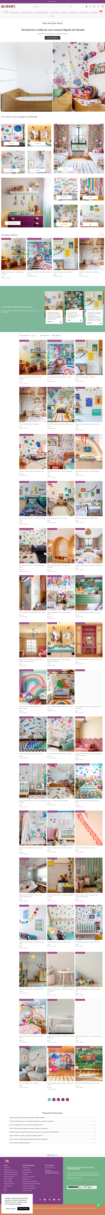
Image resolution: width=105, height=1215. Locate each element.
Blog (5, 1190)
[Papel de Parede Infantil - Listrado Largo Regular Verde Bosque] (33, 875)
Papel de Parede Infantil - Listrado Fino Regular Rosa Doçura (60, 990)
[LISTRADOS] (39, 135)
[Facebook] (40, 1199)
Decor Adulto (8, 1186)
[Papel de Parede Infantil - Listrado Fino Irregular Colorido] (33, 781)
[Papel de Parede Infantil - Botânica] (91, 254)
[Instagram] (45, 1199)
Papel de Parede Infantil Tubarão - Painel (30, 753)
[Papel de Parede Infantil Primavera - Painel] (61, 734)
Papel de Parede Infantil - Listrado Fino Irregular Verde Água (60, 1037)
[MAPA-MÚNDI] (66, 216)
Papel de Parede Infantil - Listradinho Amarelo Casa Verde (88, 707)
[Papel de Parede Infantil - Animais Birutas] (61, 922)
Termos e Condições (28, 1186)
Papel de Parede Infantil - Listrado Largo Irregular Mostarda (58, 660)
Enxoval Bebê (8, 1179)
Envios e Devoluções (29, 1176)
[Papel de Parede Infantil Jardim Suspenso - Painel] (61, 592)
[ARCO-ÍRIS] (66, 189)
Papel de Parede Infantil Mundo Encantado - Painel (87, 801)
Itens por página (24, 335)
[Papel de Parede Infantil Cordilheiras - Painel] (61, 687)
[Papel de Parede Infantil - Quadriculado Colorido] (13, 254)
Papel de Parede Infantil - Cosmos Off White (87, 942)
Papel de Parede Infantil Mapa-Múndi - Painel (60, 424)
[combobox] (51, 6)
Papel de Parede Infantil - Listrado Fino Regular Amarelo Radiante (88, 754)
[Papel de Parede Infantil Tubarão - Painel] (33, 734)
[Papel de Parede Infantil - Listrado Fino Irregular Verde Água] (61, 1016)
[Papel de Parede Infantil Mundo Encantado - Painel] (89, 781)
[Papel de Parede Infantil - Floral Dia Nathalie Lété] (61, 451)
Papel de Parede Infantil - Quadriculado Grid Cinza (31, 943)
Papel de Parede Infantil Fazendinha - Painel (87, 1083)
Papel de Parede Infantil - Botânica (89, 272)
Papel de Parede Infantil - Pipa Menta (57, 800)
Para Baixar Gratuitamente (30, 1181)
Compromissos (27, 1172)
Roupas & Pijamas (9, 1183)
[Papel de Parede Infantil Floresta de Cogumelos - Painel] (61, 1063)
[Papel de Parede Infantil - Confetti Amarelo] (33, 969)
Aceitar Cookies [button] (23, 1208)
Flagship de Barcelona (29, 1188)
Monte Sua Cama (9, 1170)
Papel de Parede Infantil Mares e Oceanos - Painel (31, 848)
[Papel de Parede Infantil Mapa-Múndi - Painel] (61, 404)
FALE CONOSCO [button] (49, 1165)
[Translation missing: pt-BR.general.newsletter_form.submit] (99, 1178)
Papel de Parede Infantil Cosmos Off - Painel (31, 471)
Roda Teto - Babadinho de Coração (85, 848)
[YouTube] (59, 1199)
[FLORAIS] (79, 149)
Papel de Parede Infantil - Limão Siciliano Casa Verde (88, 1037)
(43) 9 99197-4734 (50, 1172)
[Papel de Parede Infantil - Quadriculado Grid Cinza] (33, 922)
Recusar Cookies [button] (11, 1208)
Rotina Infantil (8, 1181)
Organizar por (44, 335)
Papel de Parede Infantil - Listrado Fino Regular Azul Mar (60, 895)
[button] (102, 234)
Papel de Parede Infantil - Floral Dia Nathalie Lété (59, 472)
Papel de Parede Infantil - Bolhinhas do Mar (59, 848)
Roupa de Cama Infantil (10, 1172)
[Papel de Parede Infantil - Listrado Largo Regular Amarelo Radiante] (33, 639)
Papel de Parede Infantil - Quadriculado (86, 518)
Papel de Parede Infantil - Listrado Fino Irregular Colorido (32, 801)
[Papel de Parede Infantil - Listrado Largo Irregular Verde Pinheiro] (89, 875)
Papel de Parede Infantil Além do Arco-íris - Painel (31, 1037)
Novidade (7, 1167)
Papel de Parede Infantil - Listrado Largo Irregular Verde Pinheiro (86, 895)
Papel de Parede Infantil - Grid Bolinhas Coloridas (58, 566)
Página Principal (46, 21)
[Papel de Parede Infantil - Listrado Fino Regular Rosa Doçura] (61, 969)
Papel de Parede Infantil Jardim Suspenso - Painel (59, 613)
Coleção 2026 (26, 1170)
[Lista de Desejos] (98, 6)
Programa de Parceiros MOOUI (31, 1183)
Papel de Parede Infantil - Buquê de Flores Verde (88, 565)
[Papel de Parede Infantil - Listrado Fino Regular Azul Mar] (61, 875)
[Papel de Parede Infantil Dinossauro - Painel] (89, 592)
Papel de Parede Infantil (57, 21)
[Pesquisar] (52, 6)
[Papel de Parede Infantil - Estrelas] (65, 254)
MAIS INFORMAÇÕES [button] (29, 1165)
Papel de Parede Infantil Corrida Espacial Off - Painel (32, 566)
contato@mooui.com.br (51, 1173)
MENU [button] (6, 1165)
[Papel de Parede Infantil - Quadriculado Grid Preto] (89, 404)
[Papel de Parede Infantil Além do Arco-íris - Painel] (33, 1016)
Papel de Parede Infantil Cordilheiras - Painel (60, 706)
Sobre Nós (26, 1167)
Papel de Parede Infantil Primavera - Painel (59, 753)
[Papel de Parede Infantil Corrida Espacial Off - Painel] (33, 545)
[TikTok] (54, 1199)
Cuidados (25, 1174)
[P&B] (92, 216)
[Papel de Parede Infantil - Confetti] (61, 498)
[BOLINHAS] (39, 162)
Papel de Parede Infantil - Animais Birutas (59, 942)
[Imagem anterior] (4, 254)
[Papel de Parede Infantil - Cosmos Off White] (89, 922)
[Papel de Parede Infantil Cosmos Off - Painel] (33, 451)
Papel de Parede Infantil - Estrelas (62, 272)
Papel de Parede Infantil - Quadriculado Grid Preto (87, 425)
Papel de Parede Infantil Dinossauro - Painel (87, 612)
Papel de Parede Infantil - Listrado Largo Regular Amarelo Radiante (30, 660)
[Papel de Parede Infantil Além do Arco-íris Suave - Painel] (33, 687)
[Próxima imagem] (23, 254)
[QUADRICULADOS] (26, 202)
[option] (52, 1)
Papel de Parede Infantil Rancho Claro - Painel (32, 612)
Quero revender (27, 1190)
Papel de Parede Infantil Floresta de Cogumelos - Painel (60, 1084)
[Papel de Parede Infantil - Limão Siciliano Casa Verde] (89, 1016)
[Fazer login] (90, 6)
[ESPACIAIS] (13, 135)
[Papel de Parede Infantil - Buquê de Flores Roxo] (89, 639)
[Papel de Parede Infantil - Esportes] (33, 1063)
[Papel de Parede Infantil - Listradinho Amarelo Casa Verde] (89, 687)
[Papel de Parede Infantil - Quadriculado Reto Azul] (89, 969)
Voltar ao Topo (51, 1155)
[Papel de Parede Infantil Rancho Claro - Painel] (33, 592)
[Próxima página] (72, 1099)
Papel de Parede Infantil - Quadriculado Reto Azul (88, 990)
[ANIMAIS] (13, 162)
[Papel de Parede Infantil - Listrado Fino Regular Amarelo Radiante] (89, 734)
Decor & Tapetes (9, 1176)
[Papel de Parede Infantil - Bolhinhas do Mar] (61, 828)
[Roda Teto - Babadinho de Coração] (89, 828)
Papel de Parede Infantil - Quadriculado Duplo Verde (32, 519)
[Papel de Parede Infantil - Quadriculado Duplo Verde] (33, 498)
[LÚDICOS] (92, 189)
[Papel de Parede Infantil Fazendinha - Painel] (89, 1063)
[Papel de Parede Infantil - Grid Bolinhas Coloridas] (61, 545)
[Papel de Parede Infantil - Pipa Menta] (61, 781)
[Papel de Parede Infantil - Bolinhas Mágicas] (89, 451)
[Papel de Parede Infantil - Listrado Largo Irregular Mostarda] (61, 639)
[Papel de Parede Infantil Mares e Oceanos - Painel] (33, 828)
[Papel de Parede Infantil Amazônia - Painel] (39, 254)
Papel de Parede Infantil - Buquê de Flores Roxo (88, 659)
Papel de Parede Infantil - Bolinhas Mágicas (87, 471)
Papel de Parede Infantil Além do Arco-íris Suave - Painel (31, 707)
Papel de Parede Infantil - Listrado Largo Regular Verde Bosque (30, 895)
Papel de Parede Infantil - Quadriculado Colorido (12, 273)
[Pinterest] (49, 1199)
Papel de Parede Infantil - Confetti (57, 518)
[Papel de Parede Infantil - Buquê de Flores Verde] (89, 545)
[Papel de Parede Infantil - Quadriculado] (89, 498)
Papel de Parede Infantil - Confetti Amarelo (31, 989)
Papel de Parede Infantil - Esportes (29, 1083)
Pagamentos (26, 1179)
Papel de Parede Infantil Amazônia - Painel (39, 272)
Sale (5, 1188)
